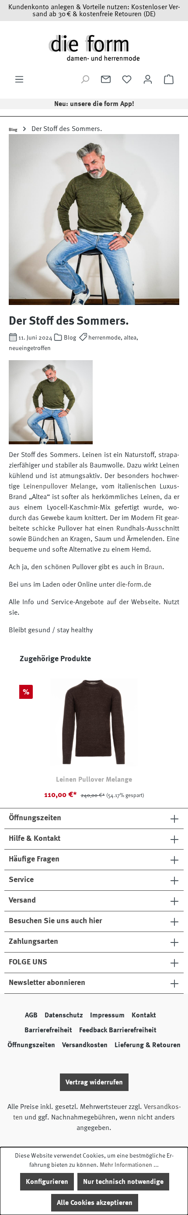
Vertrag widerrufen (94, 1082)
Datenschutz (64, 1015)
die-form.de (133, 584)
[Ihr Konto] (147, 79)
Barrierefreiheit (48, 1030)
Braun (153, 567)
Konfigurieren (47, 1182)
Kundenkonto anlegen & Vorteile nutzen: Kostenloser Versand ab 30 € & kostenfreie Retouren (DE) (94, 10)
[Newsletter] (105, 79)
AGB (31, 1015)
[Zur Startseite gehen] (94, 48)
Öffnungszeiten (31, 1045)
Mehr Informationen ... (129, 1164)
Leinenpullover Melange (59, 486)
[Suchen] (84, 79)
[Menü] (19, 79)
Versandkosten (85, 1045)
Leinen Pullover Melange (94, 779)
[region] (94, 730)
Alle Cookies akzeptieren (94, 1203)
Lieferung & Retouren (148, 1045)
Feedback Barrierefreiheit (118, 1030)
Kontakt (144, 1015)
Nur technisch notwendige (123, 1182)
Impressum (107, 1015)
